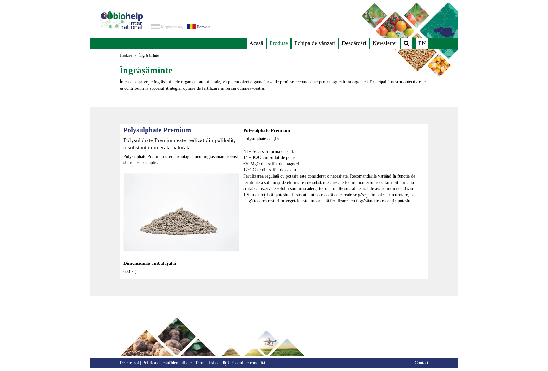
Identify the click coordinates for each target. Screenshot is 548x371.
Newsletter (385, 43)
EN (422, 43)
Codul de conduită (248, 363)
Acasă (256, 43)
